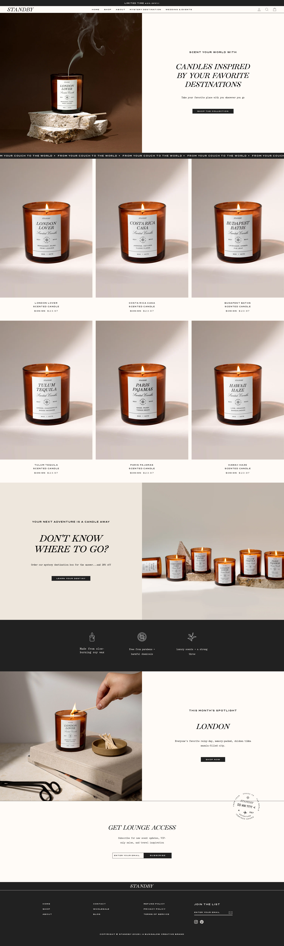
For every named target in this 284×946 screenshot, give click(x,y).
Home (96, 9)
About (120, 9)
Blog (97, 914)
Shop (108, 9)
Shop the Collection (213, 111)
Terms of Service (156, 914)
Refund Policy (154, 904)
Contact (99, 904)
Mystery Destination (145, 9)
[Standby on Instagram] (196, 922)
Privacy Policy (155, 909)
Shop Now (213, 759)
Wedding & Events (179, 9)
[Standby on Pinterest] (202, 922)
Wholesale (101, 909)
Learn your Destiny (71, 578)
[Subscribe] (231, 912)
